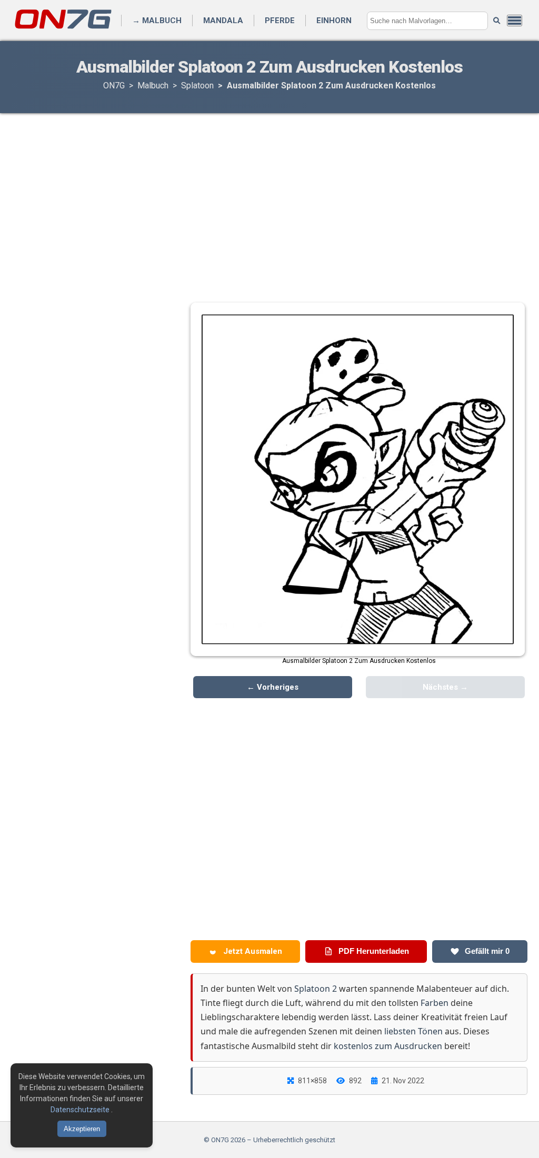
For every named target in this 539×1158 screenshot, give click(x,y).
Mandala (223, 20)
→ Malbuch (157, 20)
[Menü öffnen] (514, 20)
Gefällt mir (486, 950)
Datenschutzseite (81, 1109)
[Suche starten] (497, 20)
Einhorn (334, 20)
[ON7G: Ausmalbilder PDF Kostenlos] (64, 28)
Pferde (280, 20)
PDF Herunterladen (372, 950)
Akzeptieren (82, 1129)
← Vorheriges (272, 687)
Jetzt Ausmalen (251, 951)
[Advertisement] (269, 197)
